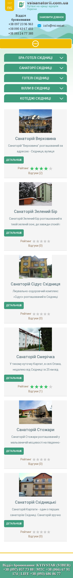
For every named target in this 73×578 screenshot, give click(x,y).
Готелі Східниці (35, 78)
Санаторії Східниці (35, 68)
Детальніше (14, 159)
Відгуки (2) (35, 173)
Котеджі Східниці (35, 98)
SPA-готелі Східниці (35, 58)
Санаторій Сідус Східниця (35, 284)
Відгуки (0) (35, 245)
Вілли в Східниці (35, 88)
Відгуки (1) (35, 391)
